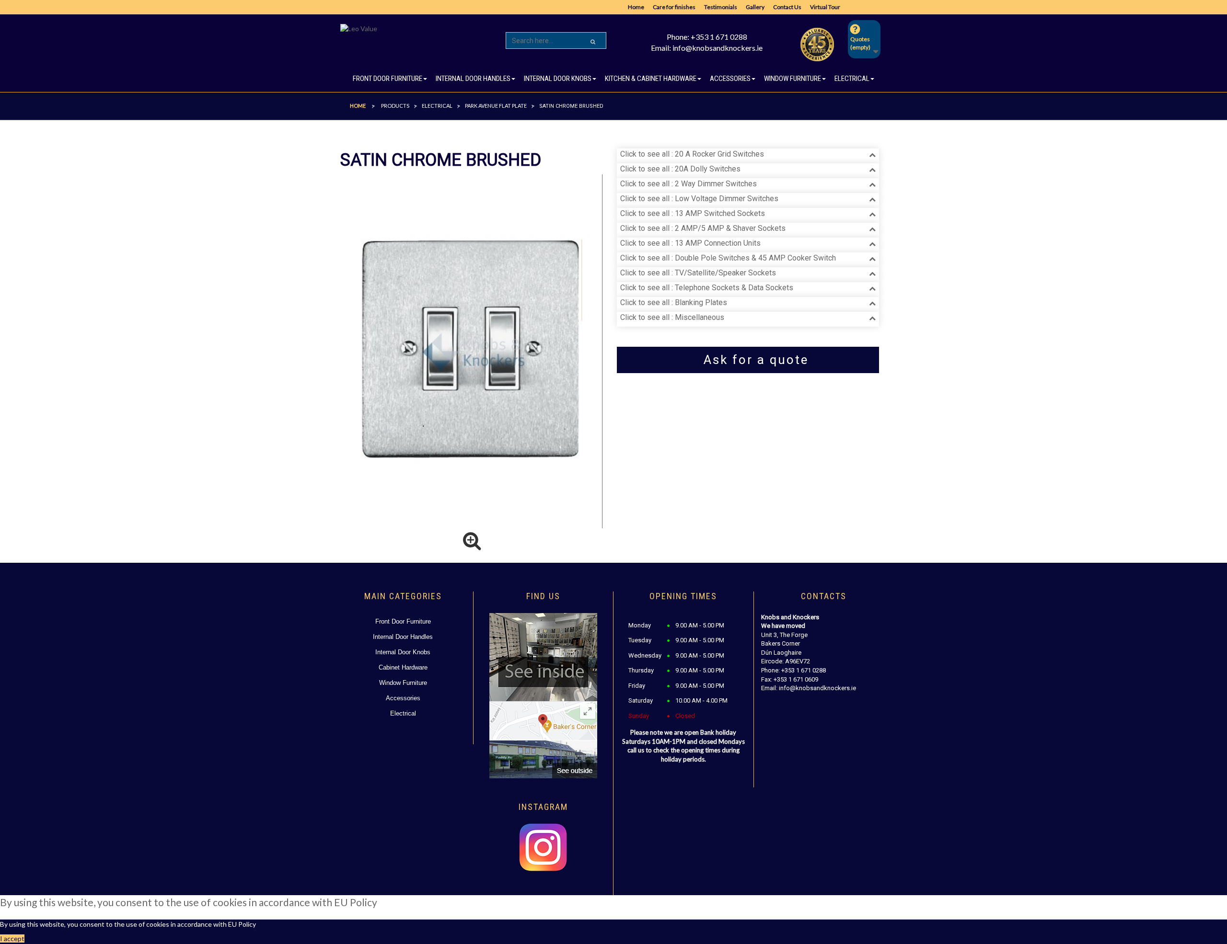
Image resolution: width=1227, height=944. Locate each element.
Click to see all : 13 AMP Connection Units (690, 243)
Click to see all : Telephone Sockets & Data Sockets (706, 287)
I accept (12, 938)
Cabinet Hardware (403, 667)
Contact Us (787, 7)
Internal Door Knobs (402, 652)
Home (636, 7)
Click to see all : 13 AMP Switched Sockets (692, 213)
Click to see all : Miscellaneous (672, 317)
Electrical (403, 713)
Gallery (755, 7)
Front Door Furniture (403, 621)
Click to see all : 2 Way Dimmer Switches (688, 183)
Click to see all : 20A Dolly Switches (680, 168)
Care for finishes (674, 7)
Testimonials (720, 7)
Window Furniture (403, 682)
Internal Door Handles (403, 636)
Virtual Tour (825, 7)
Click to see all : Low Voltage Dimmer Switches (699, 198)
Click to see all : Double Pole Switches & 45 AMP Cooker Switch (728, 257)
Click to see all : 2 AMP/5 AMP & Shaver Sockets (703, 228)
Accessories (403, 698)
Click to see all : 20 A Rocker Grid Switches (692, 154)
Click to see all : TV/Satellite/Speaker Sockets (698, 272)
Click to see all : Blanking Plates (673, 302)
